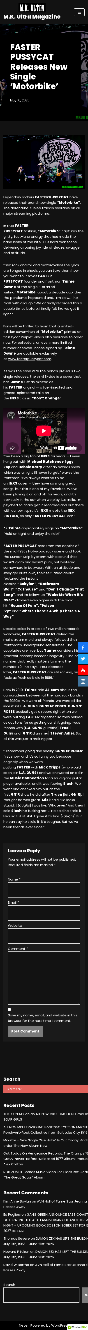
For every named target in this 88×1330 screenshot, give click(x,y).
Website (15, 925)
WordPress (60, 1325)
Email (13, 902)
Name (14, 879)
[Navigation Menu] (79, 12)
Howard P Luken (16, 1251)
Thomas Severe (16, 1238)
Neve (23, 1325)
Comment (18, 948)
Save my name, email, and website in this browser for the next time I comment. (42, 1018)
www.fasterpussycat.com (29, 358)
